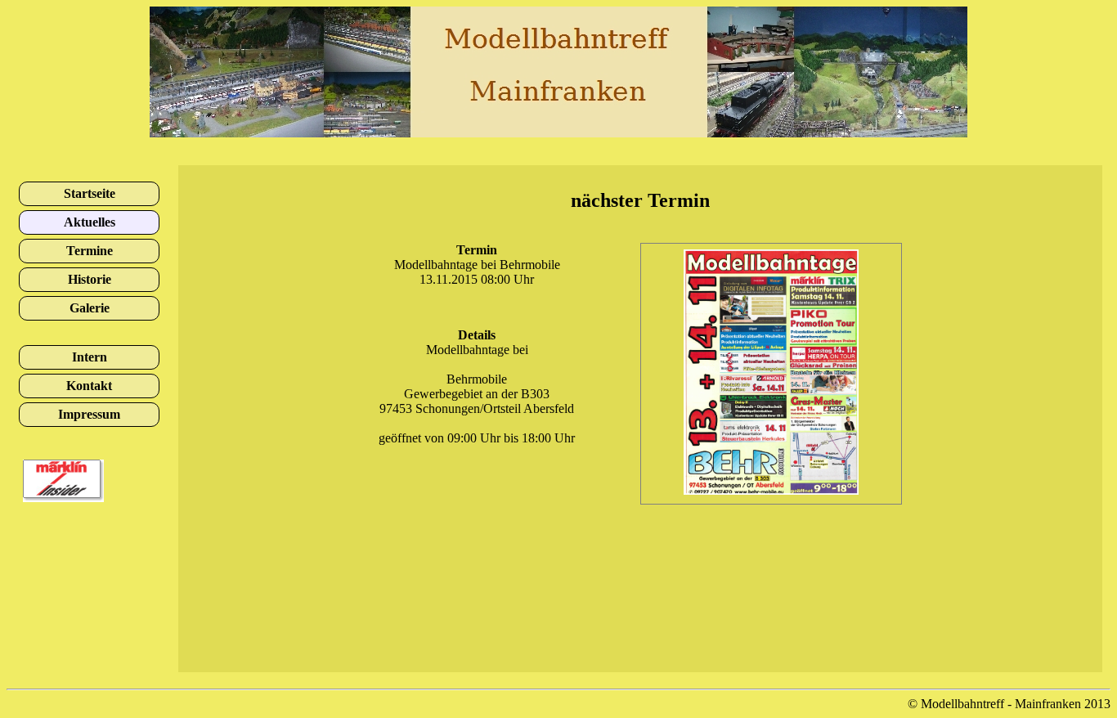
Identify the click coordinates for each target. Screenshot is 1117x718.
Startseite (89, 193)
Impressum (89, 414)
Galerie (90, 308)
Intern (89, 357)
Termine (89, 251)
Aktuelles (89, 222)
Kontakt (89, 386)
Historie (89, 279)
